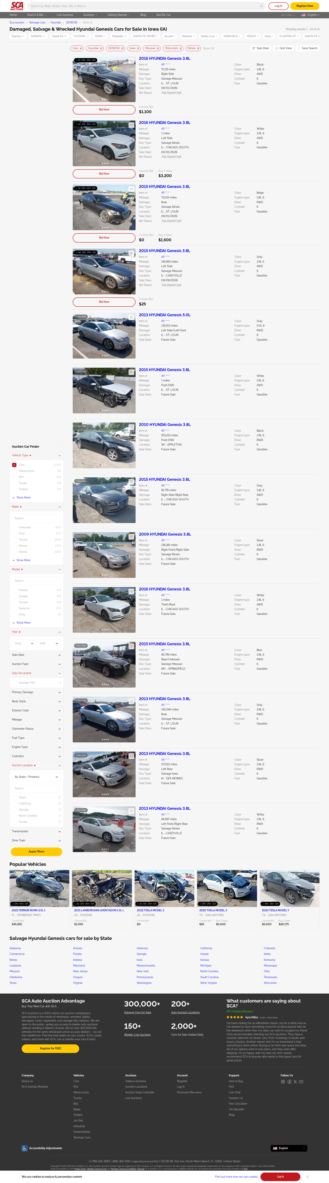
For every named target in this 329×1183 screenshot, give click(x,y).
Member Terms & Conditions (124, 1169)
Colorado (269, 948)
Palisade (119, 36)
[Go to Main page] (17, 6)
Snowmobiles (81, 1131)
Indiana (77, 959)
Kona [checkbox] (22, 614)
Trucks (77, 1098)
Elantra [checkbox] (23, 590)
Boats (77, 1109)
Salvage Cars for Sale (137, 1012)
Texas (13, 982)
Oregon (77, 977)
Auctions (88, 14)
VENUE (252, 36)
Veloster (188, 36)
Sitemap (141, 1169)
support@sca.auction (145, 1161)
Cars (75, 48)
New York (143, 971)
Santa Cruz (209, 36)
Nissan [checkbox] (23, 545)
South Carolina (209, 977)
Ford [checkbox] (22, 533)
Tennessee (270, 977)
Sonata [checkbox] (23, 596)
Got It (280, 1176)
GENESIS (71, 22)
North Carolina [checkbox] (28, 815)
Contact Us (236, 1098)
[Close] (307, 1177)
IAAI (245, 1169)
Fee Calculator (238, 1103)
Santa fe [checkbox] (24, 608)
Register (182, 1081)
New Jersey (80, 971)
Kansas (204, 959)
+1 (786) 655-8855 (99, 1161)
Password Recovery (189, 1092)
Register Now (304, 5)
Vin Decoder (236, 1109)
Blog (143, 14)
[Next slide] (242, 48)
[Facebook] (289, 1081)
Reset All (208, 48)
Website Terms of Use (97, 1169)
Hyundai (56, 22)
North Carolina (209, 971)
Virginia (77, 982)
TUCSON (81, 36)
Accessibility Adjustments (45, 1148)
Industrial (79, 1126)
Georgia (141, 953)
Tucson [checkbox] (23, 602)
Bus (75, 1103)
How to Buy (236, 1081)
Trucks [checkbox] (23, 483)
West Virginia (208, 982)
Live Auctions (65, 14)
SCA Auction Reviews (35, 1086)
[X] (295, 1081)
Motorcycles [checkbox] (26, 471)
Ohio (267, 971)
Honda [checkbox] (23, 552)
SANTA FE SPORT (145, 36)
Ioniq (269, 36)
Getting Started (117, 14)
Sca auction (17, 22)
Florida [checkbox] (23, 821)
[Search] (261, 6)
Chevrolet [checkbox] (25, 527)
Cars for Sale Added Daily (187, 1034)
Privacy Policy (80, 1169)
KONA (100, 36)
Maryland (79, 965)
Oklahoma (16, 977)
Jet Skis (78, 1120)
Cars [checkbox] (22, 464)
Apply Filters (36, 851)
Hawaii (204, 953)
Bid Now (104, 109)
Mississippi (270, 965)
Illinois (192, 48)
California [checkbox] (25, 803)
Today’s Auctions (135, 1081)
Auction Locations (136, 1086)
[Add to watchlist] (131, 61)
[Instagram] (283, 1081)
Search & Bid (35, 14)
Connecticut (17, 953)
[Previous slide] (73, 48)
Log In (278, 5)
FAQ (231, 1086)
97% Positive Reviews (240, 1011)
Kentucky (269, 959)
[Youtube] (301, 1081)
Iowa (132, 48)
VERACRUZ (231, 36)
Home (13, 14)
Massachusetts (146, 965)
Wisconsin (171, 48)
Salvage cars (37, 22)
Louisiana (15, 965)
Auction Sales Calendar (139, 1092)
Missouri (150, 48)
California (206, 948)
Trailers (78, 1114)
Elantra (18, 36)
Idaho (267, 953)
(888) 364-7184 (121, 1161)
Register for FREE (50, 1048)
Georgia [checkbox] (24, 809)
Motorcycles (81, 1092)
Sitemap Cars (81, 1137)
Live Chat (234, 1092)
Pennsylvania (145, 977)
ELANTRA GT (288, 36)
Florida (77, 953)
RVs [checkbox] (21, 477)
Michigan (206, 965)
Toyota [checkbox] (23, 539)
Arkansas (142, 948)
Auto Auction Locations (185, 1012)
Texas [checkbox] (22, 797)
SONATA (38, 36)
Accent (169, 36)
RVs (75, 1086)
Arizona (77, 948)
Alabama (15, 948)
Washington (144, 982)
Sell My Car (163, 14)
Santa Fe (59, 36)
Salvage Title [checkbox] (27, 682)
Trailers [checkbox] (23, 489)
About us (27, 1081)
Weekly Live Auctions (137, 1034)
